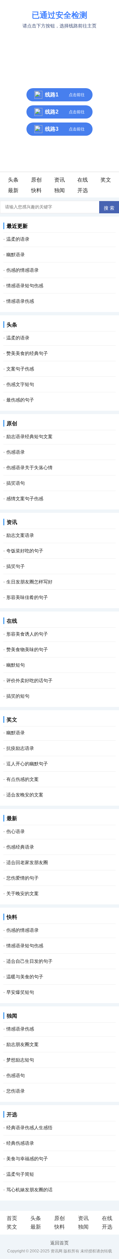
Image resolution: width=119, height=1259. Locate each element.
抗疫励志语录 (20, 748)
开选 (82, 190)
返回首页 (59, 1242)
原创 (36, 180)
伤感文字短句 (20, 384)
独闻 (59, 190)
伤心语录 (15, 831)
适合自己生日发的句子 (29, 961)
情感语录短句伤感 (24, 285)
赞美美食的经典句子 (27, 353)
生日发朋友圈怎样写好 (29, 581)
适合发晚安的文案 (24, 794)
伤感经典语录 (20, 847)
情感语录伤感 (20, 301)
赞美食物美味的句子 (27, 649)
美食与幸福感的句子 (27, 1158)
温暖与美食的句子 (24, 976)
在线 (82, 180)
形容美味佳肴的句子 (27, 597)
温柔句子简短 (20, 1174)
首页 (12, 1218)
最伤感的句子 (20, 399)
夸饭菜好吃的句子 (24, 550)
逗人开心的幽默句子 (27, 763)
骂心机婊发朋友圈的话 (29, 1189)
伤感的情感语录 (22, 270)
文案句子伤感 (20, 368)
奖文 (105, 180)
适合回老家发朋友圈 (27, 862)
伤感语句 (15, 1075)
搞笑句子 (15, 566)
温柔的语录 (17, 239)
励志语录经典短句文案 (29, 436)
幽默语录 (15, 254)
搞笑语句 (15, 483)
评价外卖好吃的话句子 (29, 680)
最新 (13, 190)
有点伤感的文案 (22, 779)
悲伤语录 (15, 1091)
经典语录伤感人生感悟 (29, 1127)
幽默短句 (15, 665)
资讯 (59, 180)
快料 (36, 190)
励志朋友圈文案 (22, 1044)
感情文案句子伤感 (24, 498)
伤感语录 (15, 452)
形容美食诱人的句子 (27, 634)
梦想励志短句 (20, 1060)
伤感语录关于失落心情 (29, 467)
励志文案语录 (20, 535)
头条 (13, 180)
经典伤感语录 (20, 1143)
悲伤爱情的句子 (22, 878)
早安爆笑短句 (20, 992)
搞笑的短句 (17, 696)
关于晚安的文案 (22, 893)
